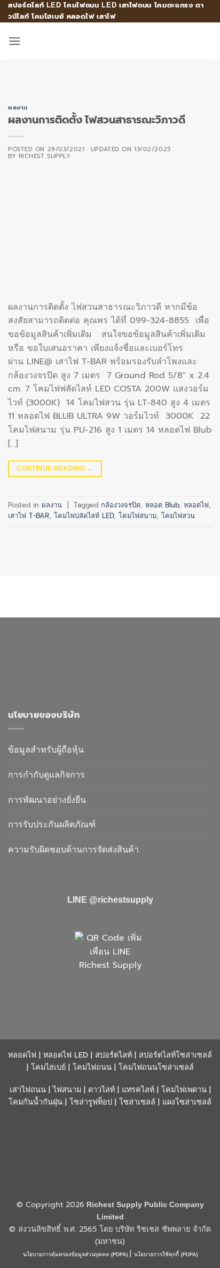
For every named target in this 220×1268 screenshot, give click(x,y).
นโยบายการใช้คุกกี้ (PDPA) (166, 1254)
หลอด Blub (162, 505)
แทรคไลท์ (138, 1089)
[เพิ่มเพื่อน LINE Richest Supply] (110, 967)
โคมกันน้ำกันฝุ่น (35, 1102)
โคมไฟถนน (92, 1067)
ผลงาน (18, 107)
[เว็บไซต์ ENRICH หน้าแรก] (99, 659)
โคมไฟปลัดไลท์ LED (84, 516)
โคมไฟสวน (178, 516)
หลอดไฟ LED (65, 1055)
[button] (14, 41)
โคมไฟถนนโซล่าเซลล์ (156, 1067)
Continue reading (55, 468)
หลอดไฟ (196, 505)
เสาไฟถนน (28, 1089)
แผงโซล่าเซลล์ (186, 1102)
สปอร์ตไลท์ (113, 1055)
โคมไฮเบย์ (48, 1067)
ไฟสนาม (67, 1089)
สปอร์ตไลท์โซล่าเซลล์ (175, 1055)
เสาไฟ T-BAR (28, 516)
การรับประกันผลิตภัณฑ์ (52, 824)
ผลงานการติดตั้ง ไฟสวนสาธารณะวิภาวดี (96, 120)
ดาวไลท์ (101, 1089)
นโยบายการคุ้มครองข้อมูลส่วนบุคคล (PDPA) (75, 1254)
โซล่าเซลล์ (137, 1102)
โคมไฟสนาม (137, 516)
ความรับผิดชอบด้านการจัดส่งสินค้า (73, 849)
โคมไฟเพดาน (184, 1089)
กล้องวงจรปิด (120, 505)
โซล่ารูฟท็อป (90, 1102)
